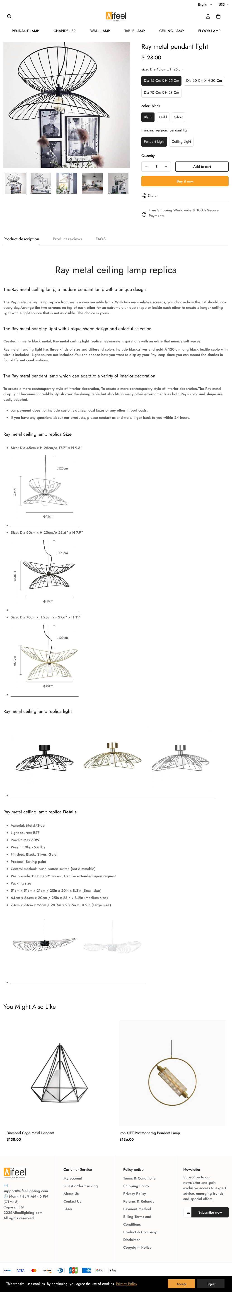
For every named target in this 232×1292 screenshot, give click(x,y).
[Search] (9, 16)
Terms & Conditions (139, 1178)
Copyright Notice (137, 1247)
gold (163, 117)
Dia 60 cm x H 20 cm (204, 80)
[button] (218, 16)
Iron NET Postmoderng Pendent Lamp (149, 1132)
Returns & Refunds (138, 1201)
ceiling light (181, 141)
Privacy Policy (134, 1193)
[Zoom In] (120, 51)
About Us (71, 1193)
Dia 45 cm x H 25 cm (161, 80)
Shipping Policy (136, 1186)
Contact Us (72, 1201)
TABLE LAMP (134, 30)
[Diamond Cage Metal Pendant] (60, 1073)
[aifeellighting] (116, 16)
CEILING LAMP (171, 30)
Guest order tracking (80, 1186)
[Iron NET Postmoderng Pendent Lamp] (172, 1073)
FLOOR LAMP (209, 30)
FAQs (67, 1209)
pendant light (154, 141)
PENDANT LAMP (25, 30)
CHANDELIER (64, 30)
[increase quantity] (166, 166)
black (148, 117)
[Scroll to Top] (223, 1267)
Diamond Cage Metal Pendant (30, 1132)
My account (72, 1178)
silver (178, 117)
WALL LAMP (100, 30)
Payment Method (137, 1209)
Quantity (148, 155)
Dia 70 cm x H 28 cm (161, 92)
